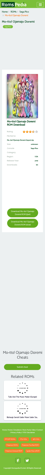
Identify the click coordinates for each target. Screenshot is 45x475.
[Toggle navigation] (40, 4)
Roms (10, 430)
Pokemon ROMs (12, 445)
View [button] (22, 388)
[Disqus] (22, 312)
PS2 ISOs (23, 439)
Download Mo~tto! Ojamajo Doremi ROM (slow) (22, 223)
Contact (40, 430)
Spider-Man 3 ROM (33, 451)
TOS (24, 432)
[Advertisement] (22, 50)
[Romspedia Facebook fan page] (17, 460)
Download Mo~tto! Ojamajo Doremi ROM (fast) (22, 212)
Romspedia (16, 468)
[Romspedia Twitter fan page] (27, 460)
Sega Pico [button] (8, 27)
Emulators (18, 430)
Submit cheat (22, 367)
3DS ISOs (36, 439)
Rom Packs (27, 430)
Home (4, 430)
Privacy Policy (16, 432)
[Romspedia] (13, 4)
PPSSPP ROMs (10, 439)
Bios (34, 430)
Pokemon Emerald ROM (14, 451)
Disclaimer (31, 432)
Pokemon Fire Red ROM (30, 445)
